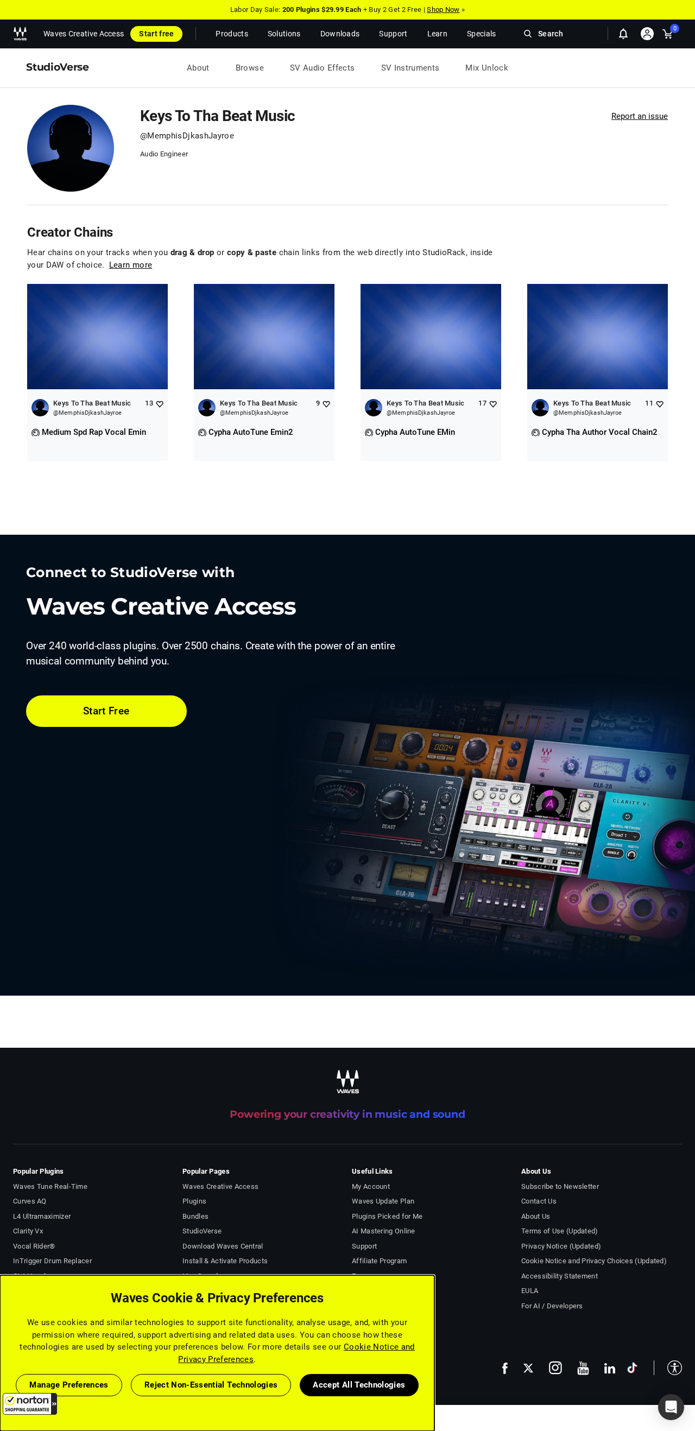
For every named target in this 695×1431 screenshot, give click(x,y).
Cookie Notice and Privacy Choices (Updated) (594, 1261)
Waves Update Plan (383, 1201)
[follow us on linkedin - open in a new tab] (609, 1368)
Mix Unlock (486, 68)
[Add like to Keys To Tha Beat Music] (159, 404)
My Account (371, 1186)
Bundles (195, 1216)
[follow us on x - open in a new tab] (528, 1368)
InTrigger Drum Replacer (52, 1261)
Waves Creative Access (83, 33)
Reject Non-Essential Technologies (211, 1385)
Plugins (194, 1201)
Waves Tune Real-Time (50, 1186)
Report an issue (639, 116)
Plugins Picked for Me (387, 1216)
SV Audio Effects (322, 68)
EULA (529, 1291)
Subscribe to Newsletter (560, 1186)
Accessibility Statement (559, 1276)
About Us (535, 1216)
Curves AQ (30, 1201)
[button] (30, 1404)
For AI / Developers (552, 1306)
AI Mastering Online (383, 1231)
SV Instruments (410, 68)
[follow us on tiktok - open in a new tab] (632, 1368)
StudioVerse (202, 1231)
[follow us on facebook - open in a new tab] (505, 1367)
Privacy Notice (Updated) (561, 1246)
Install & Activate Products (225, 1261)
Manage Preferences (68, 1385)
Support (364, 1246)
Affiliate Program (379, 1261)
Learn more (131, 265)
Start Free (106, 711)
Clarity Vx (28, 1231)
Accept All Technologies (359, 1385)
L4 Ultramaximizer (42, 1216)
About (198, 68)
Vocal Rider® (34, 1246)
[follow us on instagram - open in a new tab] (555, 1368)
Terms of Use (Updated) (559, 1231)
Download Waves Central (222, 1246)
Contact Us (539, 1201)
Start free (156, 33)
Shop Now (443, 9)
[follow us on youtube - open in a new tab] (583, 1368)
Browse (250, 68)
